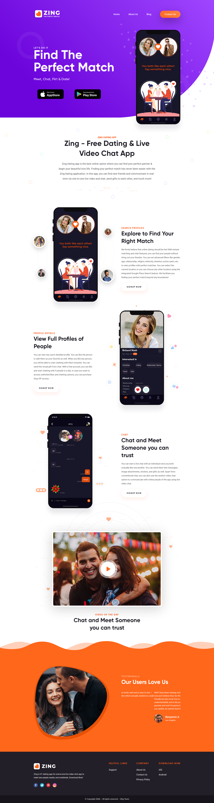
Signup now (134, 287)
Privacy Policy (143, 779)
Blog (149, 14)
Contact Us (170, 14)
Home (116, 14)
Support (113, 769)
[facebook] (36, 785)
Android (162, 774)
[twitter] (42, 785)
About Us (133, 14)
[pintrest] (48, 785)
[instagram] (55, 785)
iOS (160, 769)
